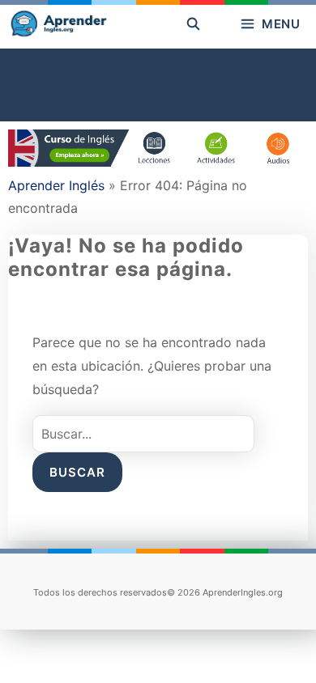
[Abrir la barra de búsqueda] (193, 24)
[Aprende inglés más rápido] (158, 162)
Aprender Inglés (56, 185)
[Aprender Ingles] (57, 24)
